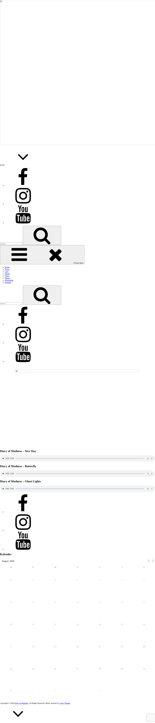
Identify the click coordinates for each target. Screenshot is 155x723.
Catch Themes (64, 703)
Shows (7, 278)
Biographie (9, 280)
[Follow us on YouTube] (23, 223)
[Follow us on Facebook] (23, 185)
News (7, 269)
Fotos (7, 276)
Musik (7, 274)
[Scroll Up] (18, 722)
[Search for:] (11, 244)
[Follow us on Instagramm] (23, 204)
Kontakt (8, 282)
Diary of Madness (21, 703)
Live (6, 272)
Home (7, 267)
